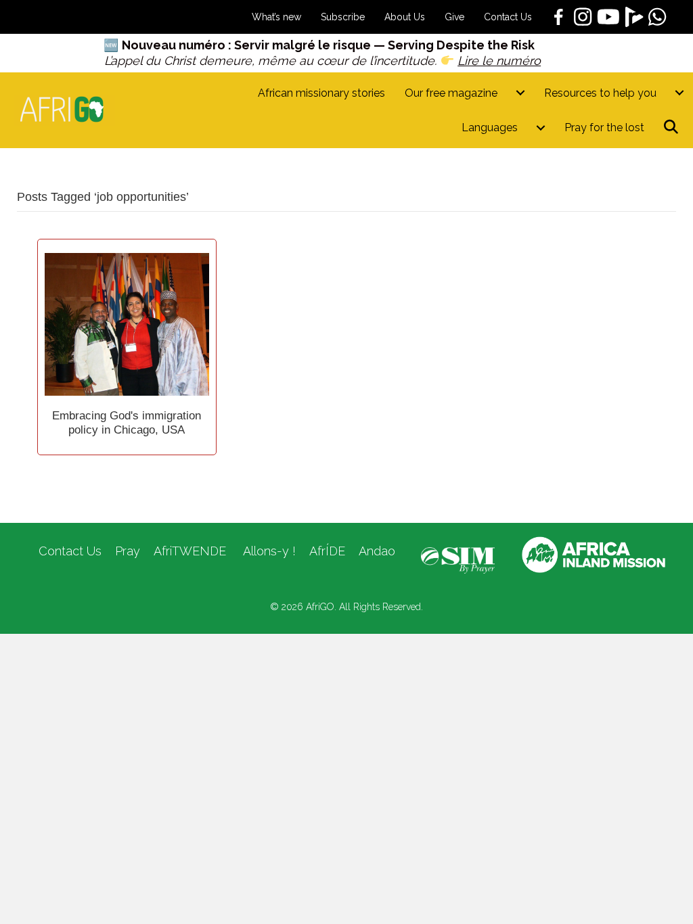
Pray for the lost (604, 127)
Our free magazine (451, 93)
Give (454, 16)
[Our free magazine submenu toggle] (520, 93)
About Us (404, 16)
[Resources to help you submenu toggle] (679, 93)
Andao (377, 551)
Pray (127, 551)
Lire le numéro (499, 60)
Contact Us (508, 16)
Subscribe (343, 16)
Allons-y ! (268, 551)
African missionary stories (321, 93)
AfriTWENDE (190, 551)
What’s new (276, 16)
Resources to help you (600, 93)
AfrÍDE (327, 551)
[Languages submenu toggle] (540, 127)
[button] (673, 127)
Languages (490, 127)
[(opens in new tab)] (458, 559)
